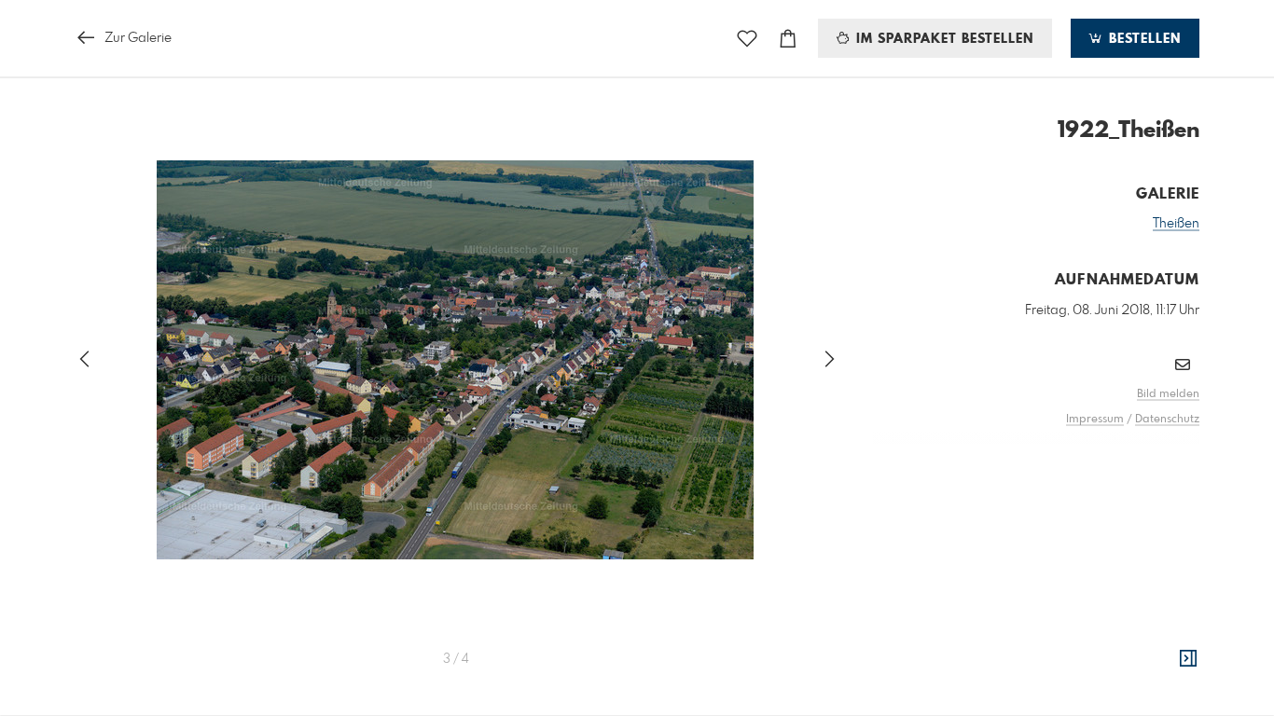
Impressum (1095, 419)
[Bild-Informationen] (1188, 659)
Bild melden (1168, 394)
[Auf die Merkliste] (747, 38)
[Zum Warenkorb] (788, 38)
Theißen (1176, 223)
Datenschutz (1167, 419)
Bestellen (1142, 39)
